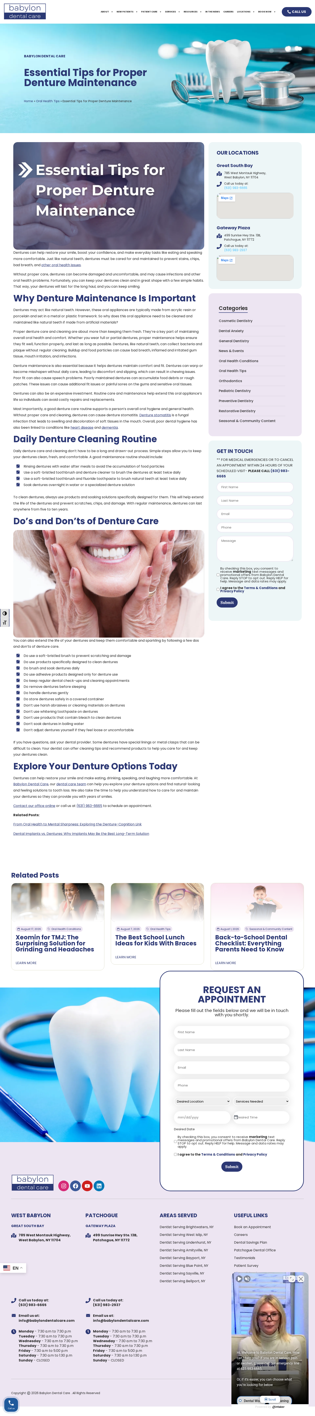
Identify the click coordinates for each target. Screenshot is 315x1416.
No (150, 718)
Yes (165, 718)
